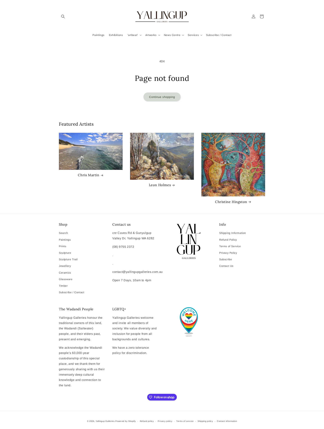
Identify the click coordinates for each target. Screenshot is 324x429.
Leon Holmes (160, 185)
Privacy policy (165, 421)
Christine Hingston (231, 202)
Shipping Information (232, 232)
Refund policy (147, 421)
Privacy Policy (228, 252)
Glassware (65, 279)
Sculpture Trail (68, 259)
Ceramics (65, 272)
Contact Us (226, 265)
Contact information (227, 421)
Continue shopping (162, 96)
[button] (63, 16)
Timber (63, 285)
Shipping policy (205, 421)
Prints (62, 246)
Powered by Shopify (125, 421)
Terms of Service (230, 246)
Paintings (65, 239)
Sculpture (65, 252)
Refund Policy (228, 239)
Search (63, 232)
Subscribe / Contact (71, 292)
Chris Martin (88, 175)
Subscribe (225, 259)
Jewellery (65, 265)
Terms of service (185, 421)
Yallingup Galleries (105, 421)
